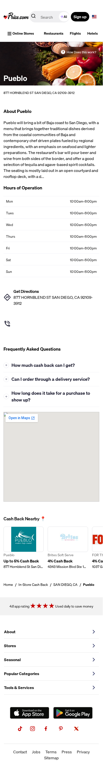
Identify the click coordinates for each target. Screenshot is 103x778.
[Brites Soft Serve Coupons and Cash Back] (68, 548)
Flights (75, 33)
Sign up (80, 17)
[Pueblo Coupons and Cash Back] (23, 548)
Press (67, 752)
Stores (10, 645)
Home (8, 584)
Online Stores (23, 33)
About (9, 631)
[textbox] (94, 16)
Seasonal (12, 659)
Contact (20, 752)
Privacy (83, 752)
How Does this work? (81, 52)
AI (65, 16)
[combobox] (50, 16)
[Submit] (33, 17)
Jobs (36, 752)
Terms (51, 752)
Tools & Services (19, 687)
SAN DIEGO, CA (65, 584)
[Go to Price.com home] (16, 16)
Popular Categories (21, 673)
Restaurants (53, 33)
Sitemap (51, 758)
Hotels (92, 33)
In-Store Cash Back (33, 584)
